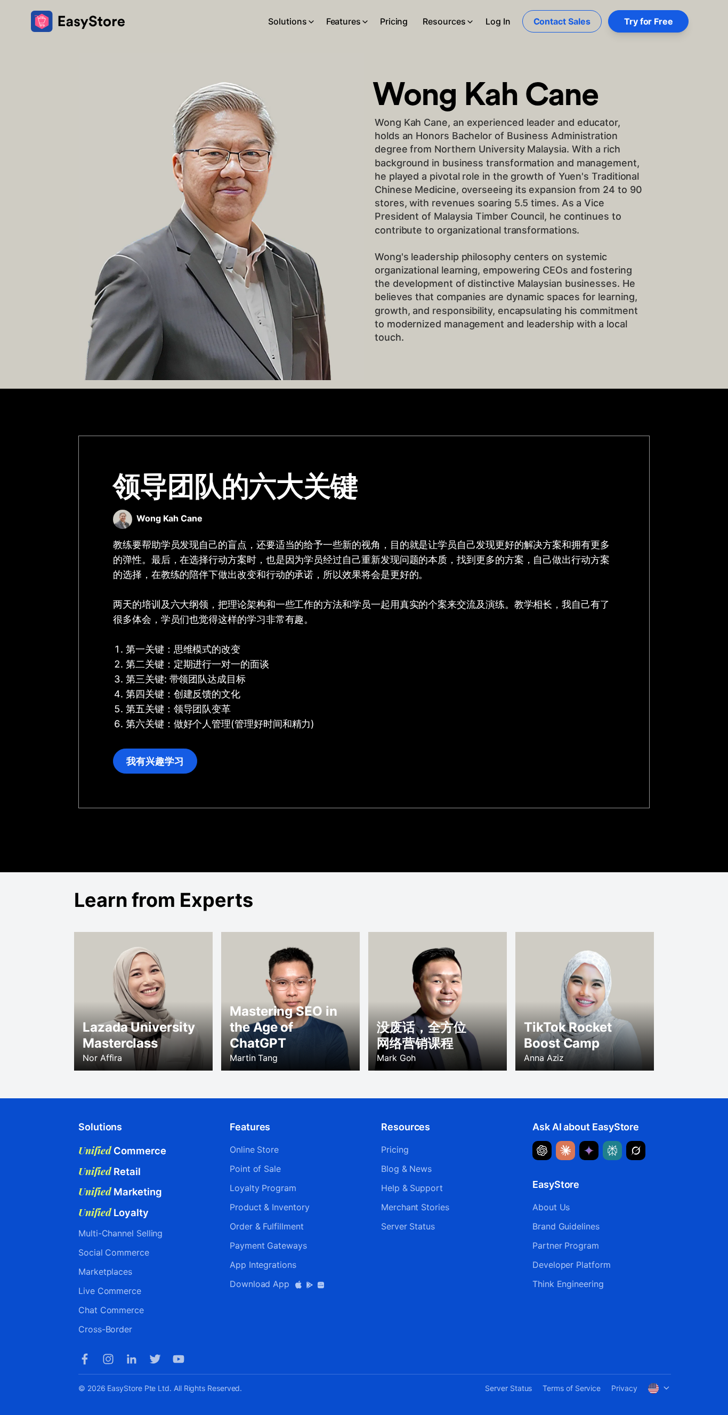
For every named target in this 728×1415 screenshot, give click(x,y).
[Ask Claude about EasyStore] (565, 1150)
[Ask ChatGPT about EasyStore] (542, 1150)
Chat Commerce (111, 1310)
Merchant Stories (415, 1207)
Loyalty (113, 1212)
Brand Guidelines (566, 1226)
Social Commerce (113, 1252)
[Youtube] (178, 1359)
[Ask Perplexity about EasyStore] (612, 1150)
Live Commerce (109, 1290)
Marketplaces (105, 1271)
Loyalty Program (263, 1188)
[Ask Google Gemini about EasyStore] (588, 1150)
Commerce (122, 1150)
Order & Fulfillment (266, 1226)
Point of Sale (255, 1168)
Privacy (624, 1388)
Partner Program (565, 1245)
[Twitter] (155, 1359)
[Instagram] (108, 1359)
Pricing (394, 21)
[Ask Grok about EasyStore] (635, 1150)
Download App (261, 1284)
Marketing (120, 1191)
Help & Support (412, 1188)
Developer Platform (571, 1264)
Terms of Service (572, 1388)
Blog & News (406, 1168)
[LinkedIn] (131, 1359)
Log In (498, 21)
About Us (551, 1207)
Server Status (408, 1226)
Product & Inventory (269, 1207)
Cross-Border (105, 1329)
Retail (109, 1171)
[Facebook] (84, 1359)
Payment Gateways (268, 1245)
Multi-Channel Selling (120, 1233)
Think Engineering (568, 1284)
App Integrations (263, 1264)
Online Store (254, 1149)
